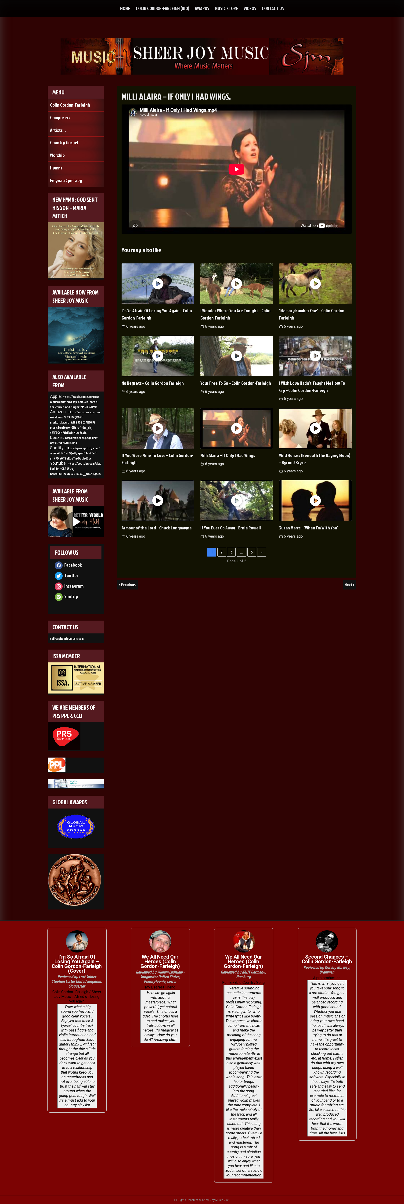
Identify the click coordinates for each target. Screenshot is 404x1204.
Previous (128, 585)
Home (125, 8)
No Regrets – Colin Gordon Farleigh (153, 383)
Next (349, 585)
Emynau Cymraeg (66, 180)
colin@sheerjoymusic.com (67, 638)
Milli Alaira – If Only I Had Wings (227, 455)
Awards (202, 8)
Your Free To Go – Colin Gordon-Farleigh (235, 383)
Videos (250, 8)
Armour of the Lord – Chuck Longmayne (157, 528)
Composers (60, 117)
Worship (57, 155)
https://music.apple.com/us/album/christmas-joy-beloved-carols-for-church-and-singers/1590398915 (74, 401)
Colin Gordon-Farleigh (70, 104)
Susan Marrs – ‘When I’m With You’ (308, 528)
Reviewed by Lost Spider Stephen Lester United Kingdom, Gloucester (77, 981)
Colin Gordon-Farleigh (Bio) (162, 8)
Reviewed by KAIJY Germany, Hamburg (243, 974)
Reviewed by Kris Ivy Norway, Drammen (326, 969)
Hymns (56, 167)
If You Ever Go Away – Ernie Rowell (230, 528)
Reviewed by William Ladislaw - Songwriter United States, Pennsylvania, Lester (160, 976)
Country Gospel (64, 142)
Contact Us (273, 8)
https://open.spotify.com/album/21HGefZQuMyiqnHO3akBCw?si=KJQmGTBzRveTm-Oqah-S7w (75, 453)
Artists (56, 130)
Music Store (226, 8)
